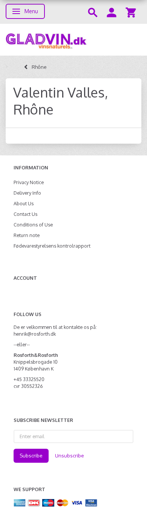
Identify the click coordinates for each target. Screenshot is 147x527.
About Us (24, 203)
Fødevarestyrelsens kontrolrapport (52, 246)
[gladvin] (73, 40)
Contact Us (25, 214)
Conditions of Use (33, 225)
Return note (27, 235)
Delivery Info (27, 193)
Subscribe (31, 456)
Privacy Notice (29, 182)
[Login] (111, 12)
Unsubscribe (69, 456)
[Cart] (130, 12)
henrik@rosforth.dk (35, 334)
